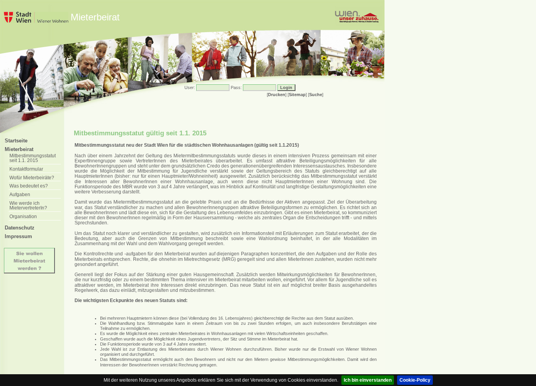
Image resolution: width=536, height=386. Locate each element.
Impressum (18, 236)
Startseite (16, 141)
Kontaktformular (26, 168)
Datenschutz (20, 228)
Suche (315, 94)
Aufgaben (19, 194)
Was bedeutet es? (28, 185)
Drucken (276, 94)
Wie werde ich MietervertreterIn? (28, 205)
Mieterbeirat (19, 149)
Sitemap (297, 94)
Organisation (23, 216)
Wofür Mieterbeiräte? (31, 177)
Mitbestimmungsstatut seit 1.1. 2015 (32, 158)
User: (189, 87)
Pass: (236, 87)
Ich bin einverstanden (368, 380)
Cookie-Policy (414, 380)
